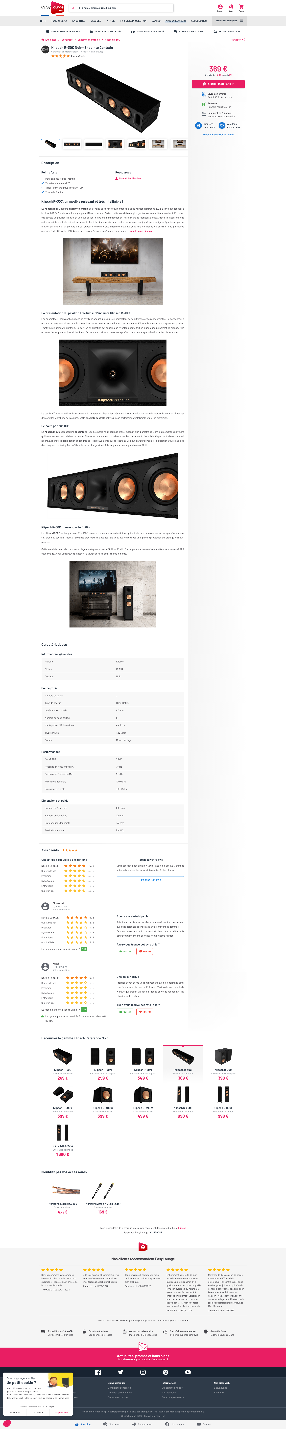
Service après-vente (173, 1397)
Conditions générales (119, 1387)
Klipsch (182, 1227)
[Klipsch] (45, 49)
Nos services (169, 1392)
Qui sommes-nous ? (172, 1387)
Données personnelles (120, 1392)
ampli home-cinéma (141, 230)
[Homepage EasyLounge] (52, 7)
